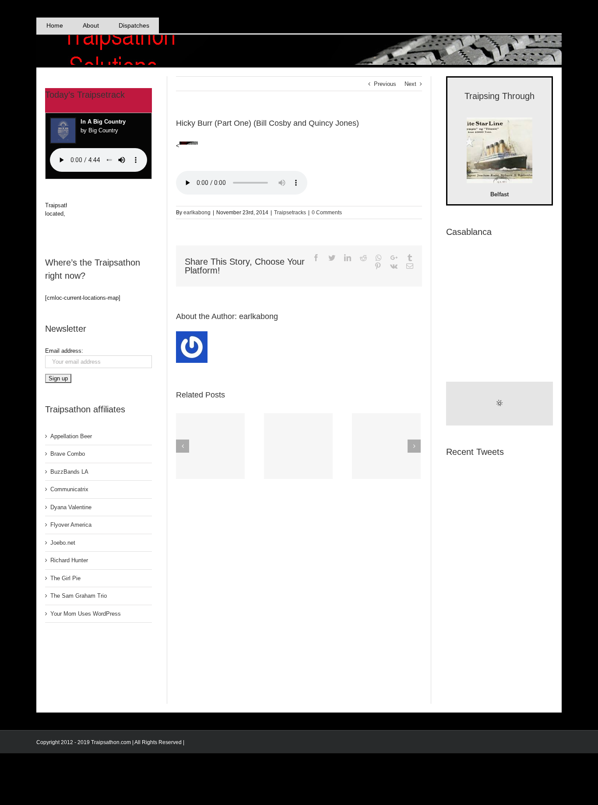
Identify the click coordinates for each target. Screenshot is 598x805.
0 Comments (327, 212)
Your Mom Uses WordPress (85, 613)
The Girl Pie (65, 578)
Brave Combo (67, 453)
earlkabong (197, 212)
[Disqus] (299, 592)
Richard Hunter (69, 560)
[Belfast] (499, 151)
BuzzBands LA (69, 471)
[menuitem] (54, 25)
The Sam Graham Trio (78, 595)
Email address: (64, 351)
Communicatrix (69, 489)
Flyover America (70, 524)
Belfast (499, 194)
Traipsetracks (290, 212)
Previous (385, 84)
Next (410, 84)
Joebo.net (62, 542)
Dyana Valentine (70, 507)
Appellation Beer (71, 436)
